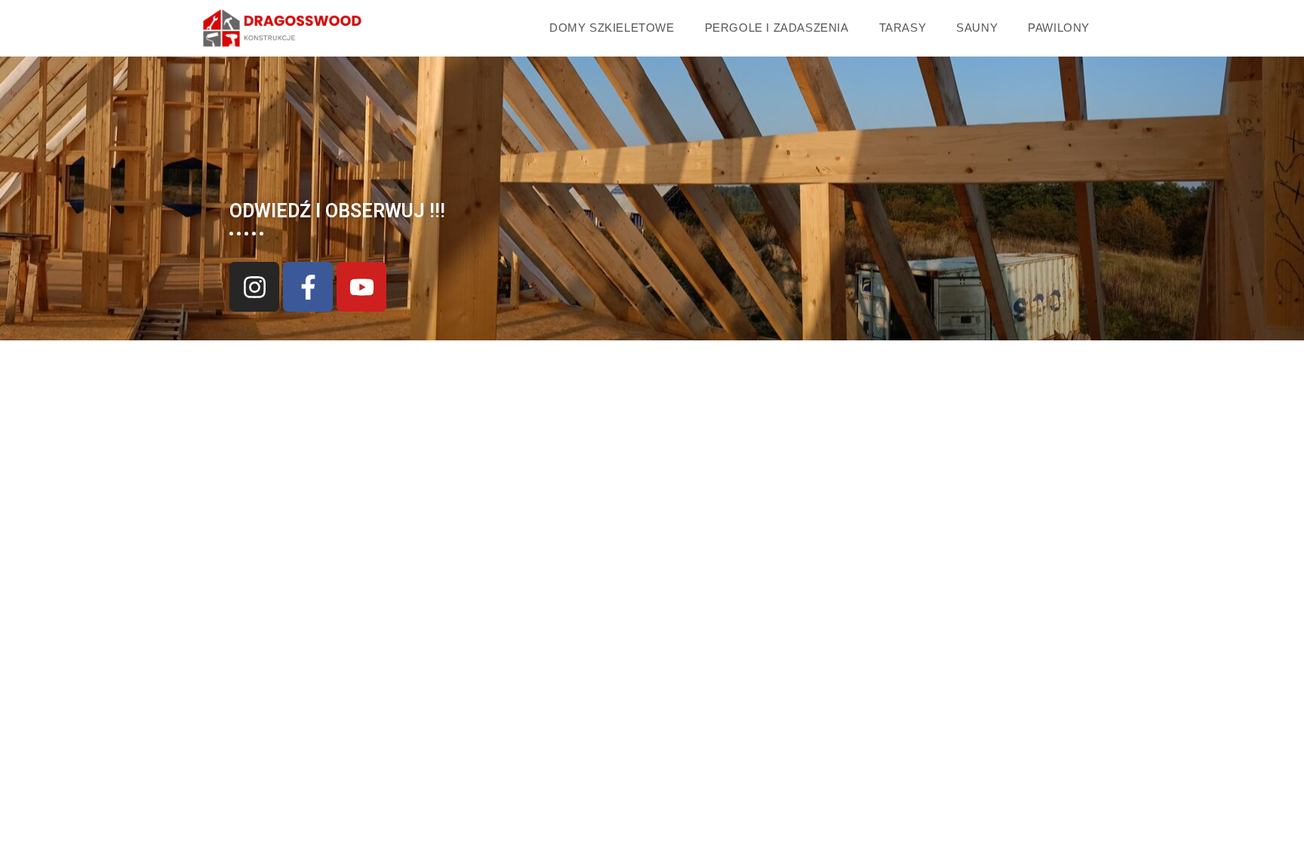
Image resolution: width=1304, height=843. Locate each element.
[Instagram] (254, 287)
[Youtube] (361, 287)
